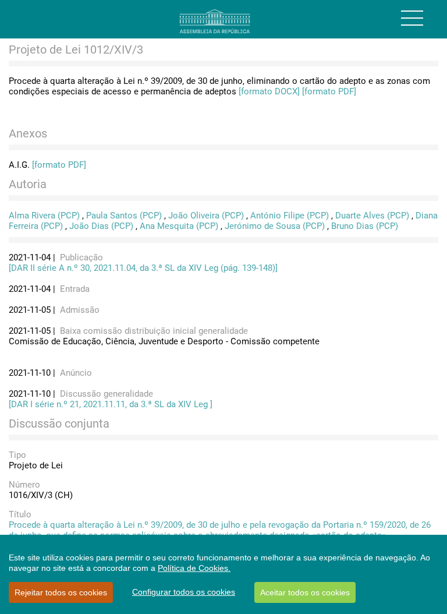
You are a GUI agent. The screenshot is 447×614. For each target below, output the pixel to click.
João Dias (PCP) (101, 226)
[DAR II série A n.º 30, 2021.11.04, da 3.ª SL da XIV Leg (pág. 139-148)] (143, 268)
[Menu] (412, 18)
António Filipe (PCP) (289, 215)
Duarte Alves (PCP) (372, 215)
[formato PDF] (329, 91)
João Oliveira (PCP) (206, 215)
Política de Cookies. (194, 568)
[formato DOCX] (269, 91)
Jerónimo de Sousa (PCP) (275, 226)
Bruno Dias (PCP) (364, 226)
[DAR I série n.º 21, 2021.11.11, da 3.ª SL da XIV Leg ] (110, 404)
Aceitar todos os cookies (305, 592)
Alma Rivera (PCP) (44, 215)
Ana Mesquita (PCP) (179, 226)
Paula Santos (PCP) (124, 215)
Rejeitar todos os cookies (61, 592)
